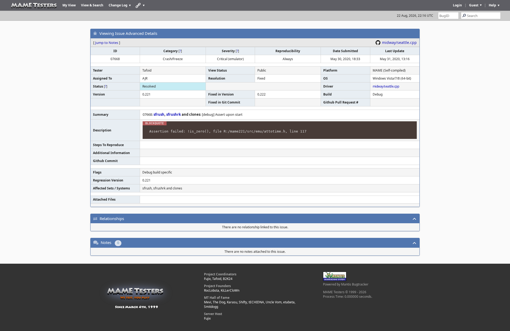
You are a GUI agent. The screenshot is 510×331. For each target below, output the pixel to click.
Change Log (118, 5)
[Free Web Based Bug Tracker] (334, 280)
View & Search (92, 5)
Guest (473, 5)
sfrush (159, 114)
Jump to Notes (106, 42)
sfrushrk (173, 114)
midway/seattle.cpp (399, 42)
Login (457, 5)
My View (69, 5)
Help (492, 5)
